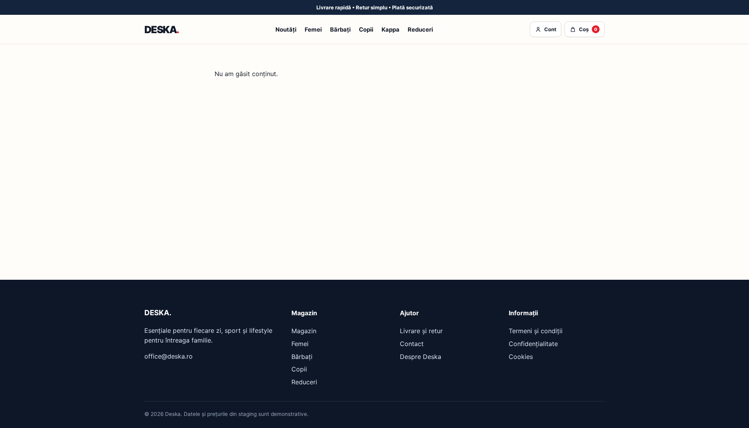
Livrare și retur (421, 331)
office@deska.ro (168, 356)
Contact (412, 344)
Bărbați (340, 29)
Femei (313, 29)
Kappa (390, 29)
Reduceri (420, 29)
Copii (366, 29)
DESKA (161, 29)
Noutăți (285, 29)
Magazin (303, 331)
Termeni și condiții (536, 331)
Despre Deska (420, 357)
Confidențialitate (533, 344)
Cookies (521, 357)
